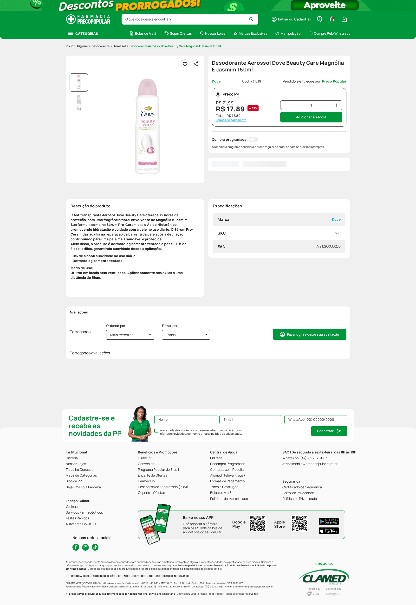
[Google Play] (329, 521)
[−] (286, 105)
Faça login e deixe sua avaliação (313, 334)
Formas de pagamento (231, 120)
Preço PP (231, 94)
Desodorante (100, 46)
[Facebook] (75, 547)
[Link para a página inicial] (69, 46)
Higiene (82, 46)
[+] (336, 105)
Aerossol (119, 46)
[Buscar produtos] (253, 19)
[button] (291, 19)
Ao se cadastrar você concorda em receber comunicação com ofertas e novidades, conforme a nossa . (201, 432)
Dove (336, 219)
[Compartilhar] (196, 63)
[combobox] (190, 19)
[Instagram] (85, 547)
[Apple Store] (329, 530)
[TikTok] (95, 547)
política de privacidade (226, 434)
